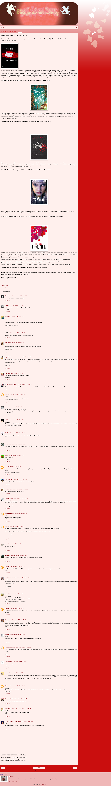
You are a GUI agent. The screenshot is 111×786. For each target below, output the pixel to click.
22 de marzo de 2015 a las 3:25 (19, 479)
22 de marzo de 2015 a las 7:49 (21, 498)
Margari (7, 455)
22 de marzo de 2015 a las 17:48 (17, 566)
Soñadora (7, 420)
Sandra (6, 673)
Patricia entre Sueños (10, 708)
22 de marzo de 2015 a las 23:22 (23, 647)
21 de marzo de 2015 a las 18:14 (17, 342)
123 (5, 466)
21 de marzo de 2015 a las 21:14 (17, 420)
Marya (12, 776)
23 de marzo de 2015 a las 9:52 (16, 673)
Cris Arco (7, 433)
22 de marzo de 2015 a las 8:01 (20, 513)
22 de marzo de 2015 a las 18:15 (15, 594)
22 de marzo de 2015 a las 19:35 (17, 608)
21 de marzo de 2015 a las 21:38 (17, 432)
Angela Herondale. (9, 578)
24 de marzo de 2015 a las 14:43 (25, 721)
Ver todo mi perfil (13, 781)
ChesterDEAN (8, 479)
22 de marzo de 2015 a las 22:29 (17, 634)
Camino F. (7, 634)
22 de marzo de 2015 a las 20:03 (18, 619)
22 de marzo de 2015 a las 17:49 (21, 577)
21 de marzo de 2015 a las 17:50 (17, 333)
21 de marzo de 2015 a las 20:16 (16, 407)
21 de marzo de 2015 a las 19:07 (24, 384)
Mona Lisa (7, 620)
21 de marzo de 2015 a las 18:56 (15, 373)
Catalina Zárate (9, 513)
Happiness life (8, 699)
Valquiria (7, 305)
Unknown (7, 394)
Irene (6, 544)
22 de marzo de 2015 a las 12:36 (15, 544)
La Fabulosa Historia (10, 647)
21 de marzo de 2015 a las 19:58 (17, 394)
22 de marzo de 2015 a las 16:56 (19, 555)
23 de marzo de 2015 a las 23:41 (19, 698)
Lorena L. (7, 444)
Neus (6, 373)
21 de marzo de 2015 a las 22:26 (17, 444)
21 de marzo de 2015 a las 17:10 (17, 305)
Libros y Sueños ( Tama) (11, 721)
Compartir (4, 287)
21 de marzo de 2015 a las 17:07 (19, 296)
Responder (7, 300)
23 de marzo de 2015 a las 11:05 (17, 686)
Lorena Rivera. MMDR (10, 384)
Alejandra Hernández (10, 357)
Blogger (44, 784)
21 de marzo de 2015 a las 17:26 (16, 316)
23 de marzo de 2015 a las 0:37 (20, 661)
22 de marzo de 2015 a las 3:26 (21, 489)
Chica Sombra (8, 296)
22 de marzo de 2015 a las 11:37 (17, 526)
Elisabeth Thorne (9, 498)
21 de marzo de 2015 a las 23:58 (16, 455)
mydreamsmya (8, 555)
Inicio (39, 767)
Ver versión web (39, 771)
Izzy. (6, 594)
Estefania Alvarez (9, 489)
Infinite (6, 407)
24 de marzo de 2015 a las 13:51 (23, 708)
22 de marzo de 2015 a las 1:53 (14, 466)
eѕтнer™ (7, 316)
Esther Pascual (8, 661)
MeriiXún (7, 342)
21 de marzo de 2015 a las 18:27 (23, 357)
